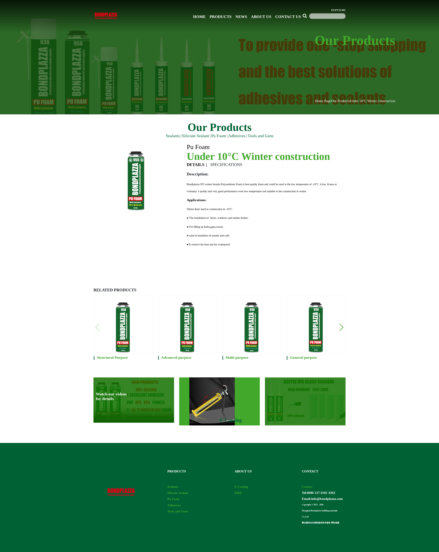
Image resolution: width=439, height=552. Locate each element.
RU (344, 10)
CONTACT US (288, 16)
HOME (199, 16)
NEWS (241, 16)
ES (340, 10)
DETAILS (195, 164)
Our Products (340, 101)
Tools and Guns (260, 136)
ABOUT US (261, 16)
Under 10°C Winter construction (372, 101)
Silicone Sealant (195, 136)
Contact (307, 486)
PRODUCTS (221, 16)
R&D (238, 493)
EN (333, 10)
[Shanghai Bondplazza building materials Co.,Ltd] (106, 22)
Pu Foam (218, 136)
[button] (341, 327)
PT (336, 10)
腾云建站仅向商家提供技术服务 (316, 522)
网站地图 (335, 522)
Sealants (173, 136)
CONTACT (310, 471)
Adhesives (236, 136)
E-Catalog (241, 486)
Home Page (323, 101)
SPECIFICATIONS (226, 164)
